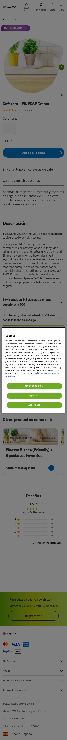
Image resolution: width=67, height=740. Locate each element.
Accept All (34, 405)
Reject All (34, 395)
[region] (33, 370)
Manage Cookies (34, 386)
